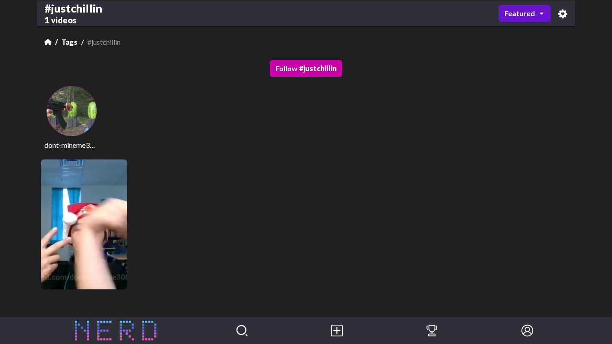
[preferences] (563, 13)
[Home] (48, 42)
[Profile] (527, 330)
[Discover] (241, 330)
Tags (69, 42)
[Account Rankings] (431, 330)
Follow (306, 68)
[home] (115, 330)
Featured (519, 13)
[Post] (336, 330)
